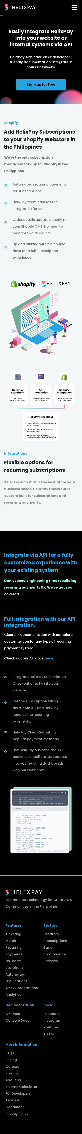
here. (49, 658)
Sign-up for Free (41, 84)
